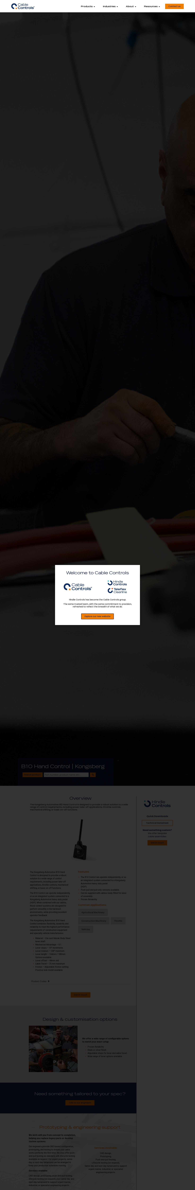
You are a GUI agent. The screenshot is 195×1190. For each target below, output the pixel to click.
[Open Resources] (159, 6)
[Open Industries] (117, 6)
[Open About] (135, 6)
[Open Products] (94, 6)
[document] (97, 595)
